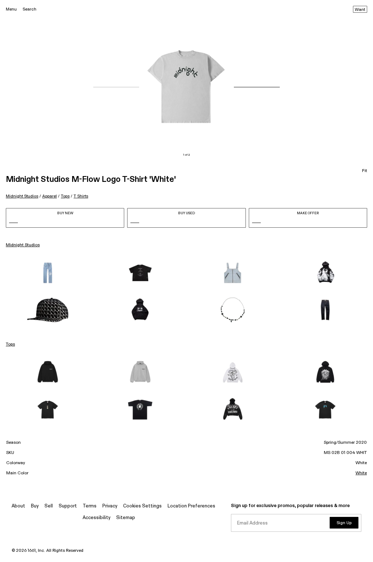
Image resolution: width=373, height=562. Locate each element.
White (361, 473)
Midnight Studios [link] (23, 245)
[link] (48, 273)
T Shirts (81, 196)
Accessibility (96, 517)
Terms (90, 506)
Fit (364, 171)
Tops (65, 196)
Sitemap (125, 517)
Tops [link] (10, 344)
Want (360, 10)
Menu (11, 9)
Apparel (49, 196)
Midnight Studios (22, 196)
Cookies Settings (142, 506)
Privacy (109, 506)
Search (29, 9)
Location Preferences (191, 506)
